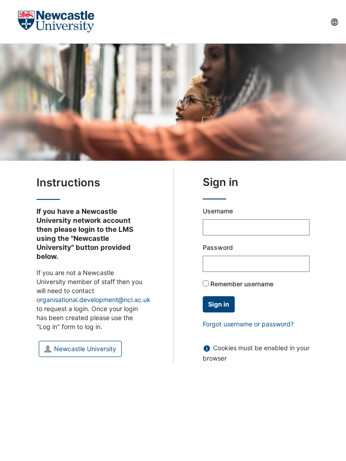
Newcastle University (85, 349)
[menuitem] (334, 21)
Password (218, 247)
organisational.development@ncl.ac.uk (93, 299)
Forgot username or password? (248, 324)
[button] (10, 21)
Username (218, 211)
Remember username (241, 284)
